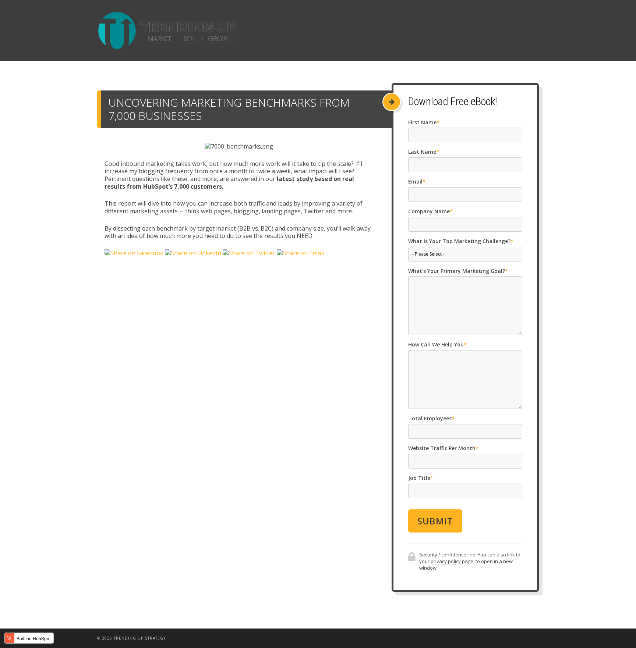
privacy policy (446, 561)
